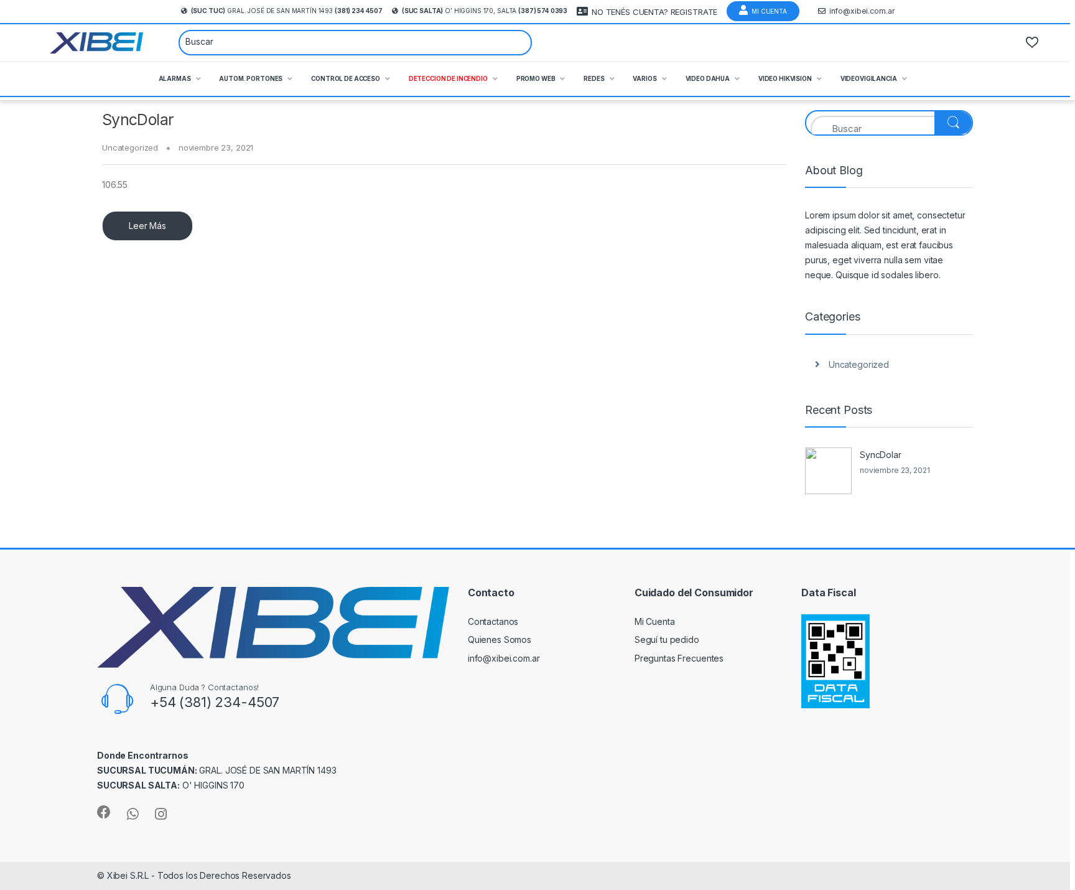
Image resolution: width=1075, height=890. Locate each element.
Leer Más (147, 225)
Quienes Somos (499, 639)
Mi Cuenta (769, 11)
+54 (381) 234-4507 (214, 702)
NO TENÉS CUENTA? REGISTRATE (654, 12)
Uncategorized (130, 147)
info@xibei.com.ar (862, 11)
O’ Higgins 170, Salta (484, 10)
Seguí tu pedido (667, 639)
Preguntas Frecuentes (679, 658)
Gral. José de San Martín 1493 (287, 10)
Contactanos (493, 621)
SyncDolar (138, 119)
